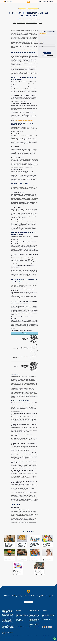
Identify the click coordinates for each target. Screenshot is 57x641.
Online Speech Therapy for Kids (33, 614)
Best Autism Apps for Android (20, 614)
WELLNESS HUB (8, 1)
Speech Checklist (18, 619)
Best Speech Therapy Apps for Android (22, 615)
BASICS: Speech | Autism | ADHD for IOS (48, 615)
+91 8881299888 (50, 55)
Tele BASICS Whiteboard (19, 620)
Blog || (22, 626)
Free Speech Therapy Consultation (34, 616)
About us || (18, 626)
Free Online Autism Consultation (34, 619)
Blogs (47, 1)
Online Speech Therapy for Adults (34, 615)
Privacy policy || (33, 626)
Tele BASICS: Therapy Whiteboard (47, 619)
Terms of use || (27, 626)
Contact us (39, 626)
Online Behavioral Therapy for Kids (34, 623)
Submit (47, 52)
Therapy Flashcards (45, 616)
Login (51, 1)
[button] (9, 541)
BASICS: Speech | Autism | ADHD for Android (48, 614)
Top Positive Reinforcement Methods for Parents (24, 120)
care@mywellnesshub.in (45, 635)
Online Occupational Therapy (33, 620)
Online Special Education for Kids (34, 624)
